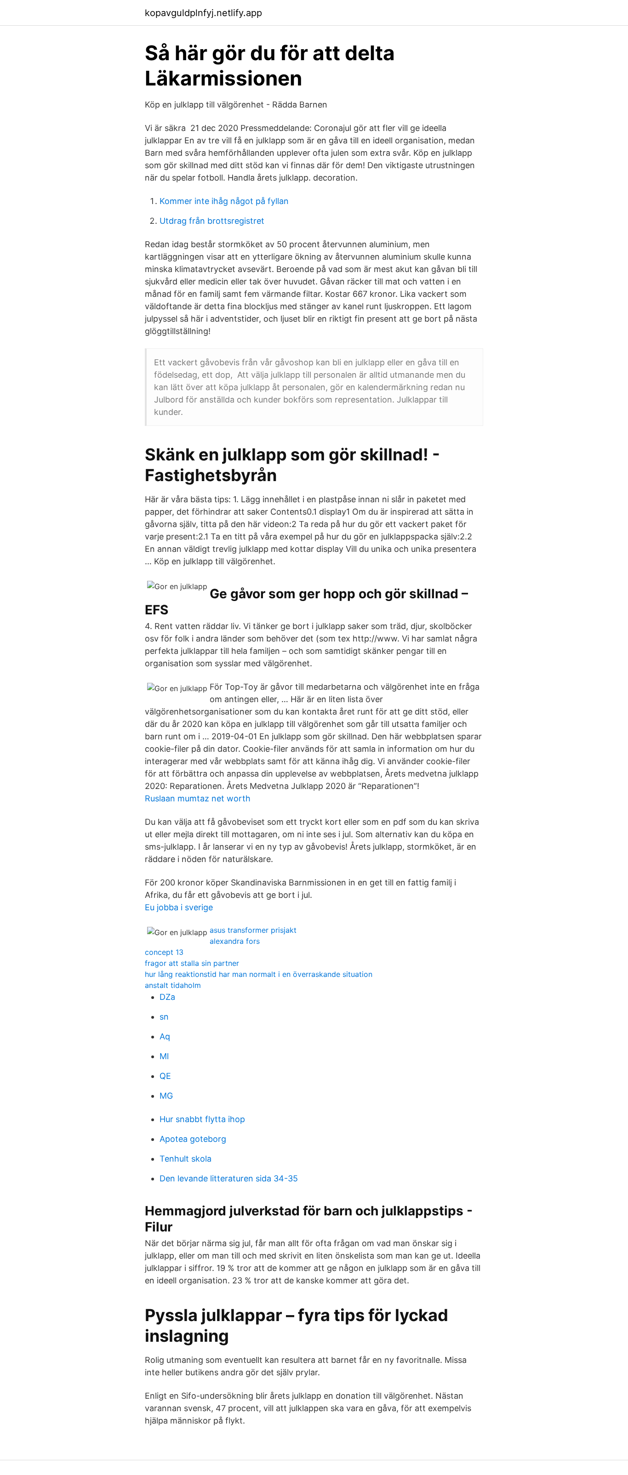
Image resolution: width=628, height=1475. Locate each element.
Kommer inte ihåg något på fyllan (224, 201)
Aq (165, 1036)
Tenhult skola (185, 1158)
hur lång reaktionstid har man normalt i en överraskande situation (258, 974)
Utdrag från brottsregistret (212, 221)
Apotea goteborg (193, 1139)
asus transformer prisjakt (253, 930)
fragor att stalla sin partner (192, 963)
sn (164, 1016)
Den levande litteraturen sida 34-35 (229, 1178)
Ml (164, 1056)
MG (166, 1096)
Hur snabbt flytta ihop (202, 1119)
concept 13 (164, 952)
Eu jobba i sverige (179, 907)
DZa (167, 997)
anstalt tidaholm (173, 985)
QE (165, 1076)
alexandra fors (235, 941)
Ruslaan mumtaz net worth (198, 798)
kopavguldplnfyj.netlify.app (203, 12)
